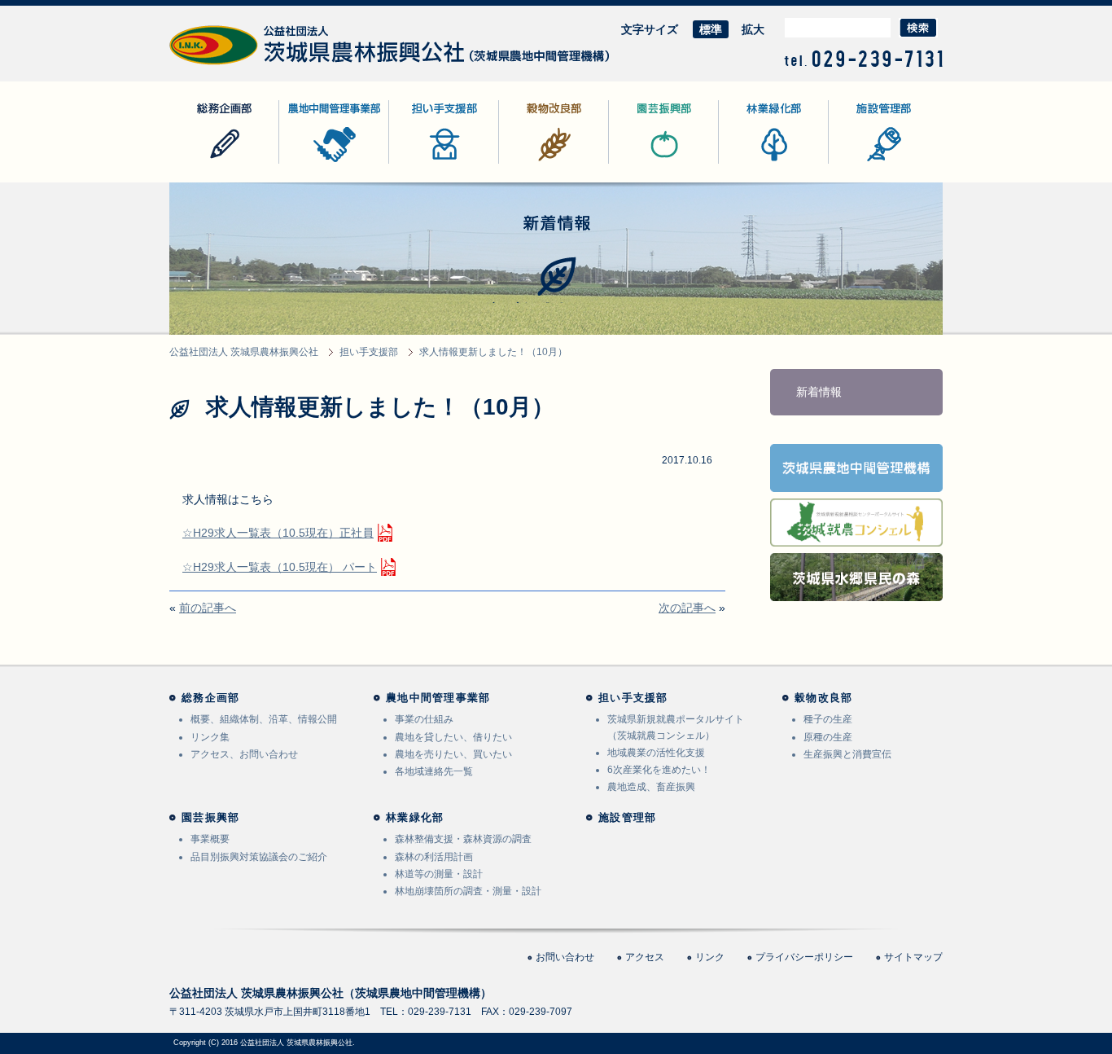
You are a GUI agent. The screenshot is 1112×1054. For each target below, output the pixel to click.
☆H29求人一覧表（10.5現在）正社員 (278, 532)
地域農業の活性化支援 (656, 752)
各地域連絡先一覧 (434, 771)
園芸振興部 (637, 163)
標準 (710, 29)
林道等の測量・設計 (439, 874)
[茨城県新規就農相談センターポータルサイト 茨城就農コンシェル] (856, 535)
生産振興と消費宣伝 (847, 754)
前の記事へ (207, 607)
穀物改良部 (527, 163)
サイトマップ (913, 957)
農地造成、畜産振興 (651, 787)
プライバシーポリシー (804, 957)
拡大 (753, 29)
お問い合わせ (565, 957)
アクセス (644, 957)
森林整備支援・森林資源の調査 (463, 839)
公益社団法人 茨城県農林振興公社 (256, 64)
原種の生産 (827, 737)
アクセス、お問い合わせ (244, 754)
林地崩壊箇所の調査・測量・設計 (468, 891)
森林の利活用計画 (434, 857)
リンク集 (210, 737)
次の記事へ (687, 607)
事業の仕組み (424, 719)
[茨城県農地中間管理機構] (856, 481)
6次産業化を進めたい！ (659, 769)
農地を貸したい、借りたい (453, 737)
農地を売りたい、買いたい (453, 754)
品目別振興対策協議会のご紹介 (258, 857)
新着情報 (819, 391)
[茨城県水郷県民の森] (856, 590)
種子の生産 (827, 719)
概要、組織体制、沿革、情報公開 (263, 719)
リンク (710, 957)
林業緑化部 (747, 163)
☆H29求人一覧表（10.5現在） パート (279, 566)
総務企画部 (197, 163)
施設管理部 (857, 163)
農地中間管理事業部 (330, 163)
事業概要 (210, 839)
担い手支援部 (423, 163)
